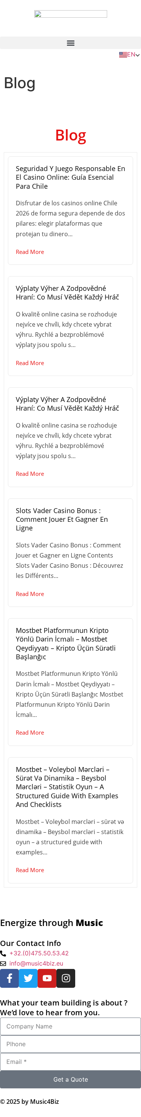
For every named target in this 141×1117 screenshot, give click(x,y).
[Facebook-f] (9, 978)
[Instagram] (65, 978)
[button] (70, 43)
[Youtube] (47, 978)
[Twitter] (28, 978)
